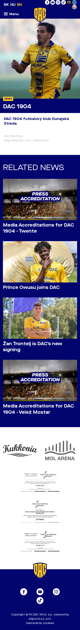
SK (6, 4)
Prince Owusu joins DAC (31, 287)
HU (13, 4)
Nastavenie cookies (40, 623)
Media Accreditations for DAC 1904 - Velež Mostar (38, 409)
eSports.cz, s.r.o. (40, 619)
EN (19, 4)
